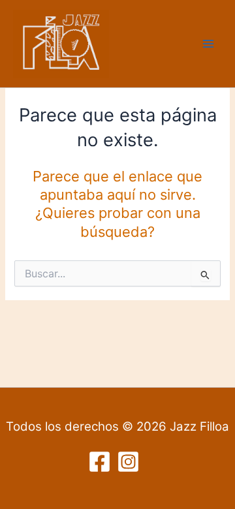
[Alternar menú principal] (208, 43)
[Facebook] (99, 461)
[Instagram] (128, 461)
